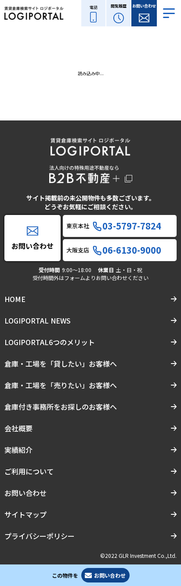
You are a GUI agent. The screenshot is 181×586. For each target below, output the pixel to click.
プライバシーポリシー (39, 536)
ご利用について (29, 471)
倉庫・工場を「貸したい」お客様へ (60, 363)
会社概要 (18, 428)
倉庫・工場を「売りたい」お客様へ (60, 385)
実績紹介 (18, 449)
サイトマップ (25, 514)
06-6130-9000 (131, 250)
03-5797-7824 (131, 226)
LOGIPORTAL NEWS (37, 320)
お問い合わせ (25, 493)
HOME (14, 299)
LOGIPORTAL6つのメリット (49, 342)
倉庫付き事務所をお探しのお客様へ (60, 406)
